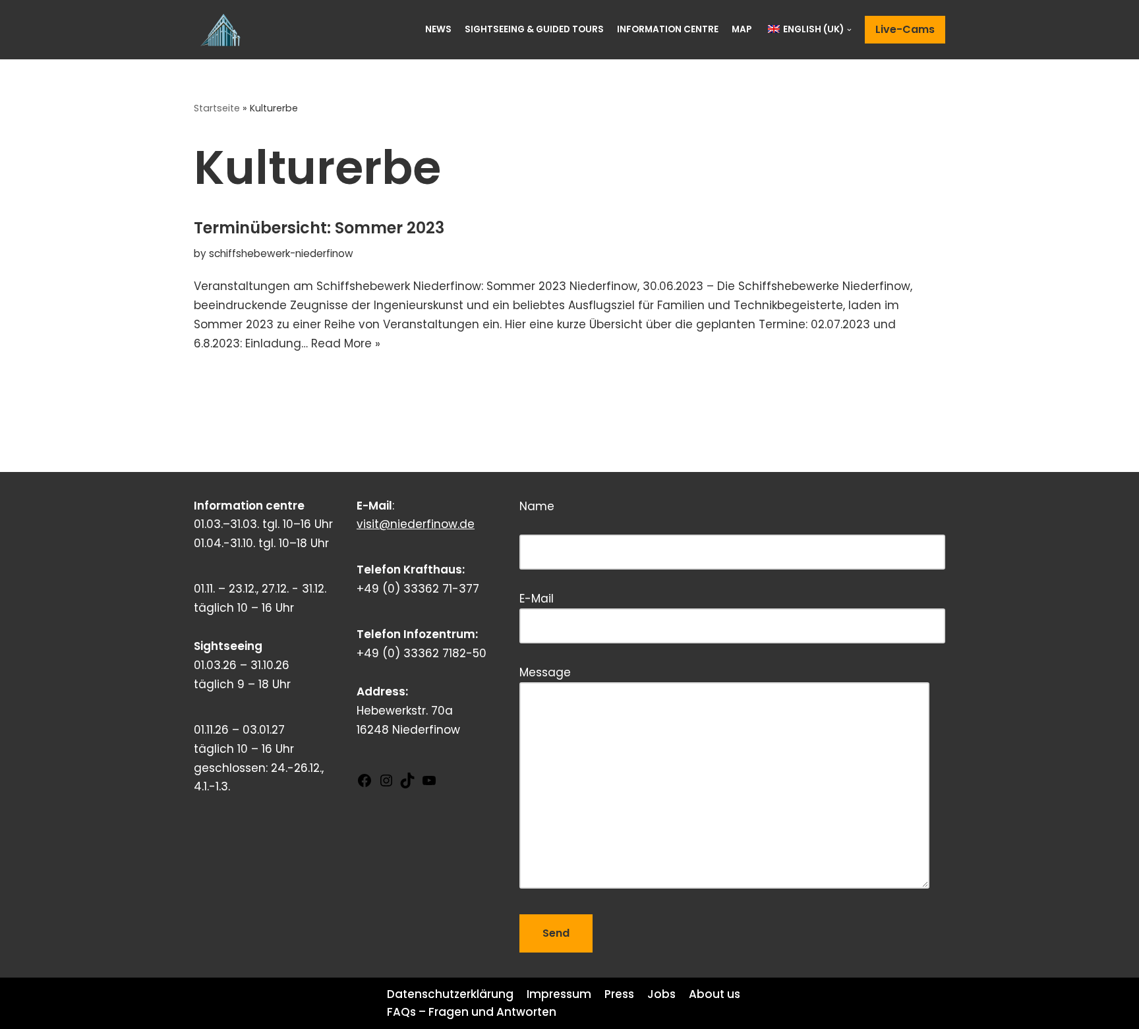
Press (619, 994)
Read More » (345, 343)
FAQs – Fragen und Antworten (471, 1012)
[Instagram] (386, 784)
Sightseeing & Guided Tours (534, 29)
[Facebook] (364, 784)
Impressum (559, 994)
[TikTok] (407, 784)
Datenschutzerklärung (450, 994)
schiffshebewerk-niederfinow (281, 253)
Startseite (217, 108)
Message (545, 672)
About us (714, 994)
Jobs (661, 994)
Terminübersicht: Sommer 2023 (319, 228)
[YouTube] (429, 784)
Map (741, 29)
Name (599, 519)
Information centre (667, 29)
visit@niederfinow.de (416, 524)
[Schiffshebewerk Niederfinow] (223, 29)
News (438, 29)
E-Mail (536, 598)
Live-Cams (905, 29)
